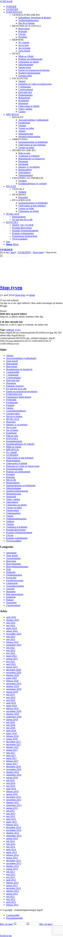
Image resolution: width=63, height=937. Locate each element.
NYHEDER (6, 249)
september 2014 (13, 835)
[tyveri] (14, 256)
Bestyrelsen (11, 366)
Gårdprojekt (12, 583)
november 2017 (13, 744)
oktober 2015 (12, 802)
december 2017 (13, 741)
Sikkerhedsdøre (13, 488)
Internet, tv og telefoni (16, 424)
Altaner (9, 355)
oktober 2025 (12, 620)
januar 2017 (12, 763)
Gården (9, 408)
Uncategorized (13, 605)
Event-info (11, 577)
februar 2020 (12, 680)
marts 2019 (11, 705)
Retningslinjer (13, 482)
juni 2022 (10, 650)
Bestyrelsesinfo (13, 564)
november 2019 (13, 683)
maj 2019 (10, 700)
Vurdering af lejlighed (16, 527)
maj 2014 (10, 846)
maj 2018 (10, 727)
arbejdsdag (11, 552)
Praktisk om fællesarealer (18, 471)
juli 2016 (10, 780)
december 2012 (13, 888)
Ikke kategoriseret (14, 594)
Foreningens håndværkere (18, 397)
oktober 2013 (12, 866)
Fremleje (10, 405)
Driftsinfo (10, 572)
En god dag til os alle (16, 388)
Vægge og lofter (14, 507)
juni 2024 (10, 622)
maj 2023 (10, 639)
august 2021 (12, 658)
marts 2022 (11, 656)
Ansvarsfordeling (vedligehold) (21, 358)
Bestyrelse (20, 295)
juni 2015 (10, 813)
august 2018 (12, 719)
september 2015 (13, 805)
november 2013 (13, 863)
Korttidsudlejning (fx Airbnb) (20, 444)
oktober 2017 (12, 747)
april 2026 (11, 617)
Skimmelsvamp (13, 493)
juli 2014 (10, 841)
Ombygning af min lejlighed (19, 458)
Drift (8, 569)
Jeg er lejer (11, 427)
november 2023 (13, 633)
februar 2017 (12, 761)
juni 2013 (10, 874)
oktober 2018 (12, 714)
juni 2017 (10, 752)
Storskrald (11, 496)
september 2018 (13, 716)
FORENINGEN (14, 394)
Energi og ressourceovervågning (21, 391)
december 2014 (13, 827)
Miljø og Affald (13, 446)
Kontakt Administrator (17, 538)
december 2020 (13, 669)
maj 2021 (10, 661)
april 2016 (11, 788)
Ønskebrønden (13, 460)
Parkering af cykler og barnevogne (22, 466)
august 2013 (12, 869)
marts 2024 (11, 628)
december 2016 (13, 766)
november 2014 (13, 830)
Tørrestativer (12, 502)
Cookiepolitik (12, 372)
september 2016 (13, 775)
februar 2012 (12, 905)
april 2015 (11, 819)
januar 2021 (12, 667)
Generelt (10, 588)
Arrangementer (13, 558)
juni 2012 (10, 899)
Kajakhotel (11, 433)
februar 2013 (12, 882)
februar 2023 (12, 642)
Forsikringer (12, 402)
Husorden (11, 422)
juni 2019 (10, 697)
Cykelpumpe (12, 375)
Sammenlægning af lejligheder (20, 485)
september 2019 (13, 689)
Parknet (9, 599)
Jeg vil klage (12, 430)
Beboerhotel (12, 363)
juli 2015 (10, 810)
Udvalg (9, 535)
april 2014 (11, 849)
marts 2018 (11, 733)
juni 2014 (10, 844)
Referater (10, 477)
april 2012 (11, 902)
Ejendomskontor (14, 575)
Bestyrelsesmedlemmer (17, 566)
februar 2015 (12, 824)
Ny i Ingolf (11, 452)
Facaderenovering (14, 580)
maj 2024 (10, 625)
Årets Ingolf (12, 361)
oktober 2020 (12, 675)
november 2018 (13, 711)
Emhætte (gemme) (15, 386)
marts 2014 (11, 852)
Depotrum (11, 383)
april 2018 (11, 730)
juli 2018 (10, 722)
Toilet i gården (13, 499)
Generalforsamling (15, 586)
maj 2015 (10, 816)
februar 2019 (12, 708)
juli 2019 (10, 694)
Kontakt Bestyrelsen (16, 529)
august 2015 (12, 808)
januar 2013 (12, 885)
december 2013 (13, 860)
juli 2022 (10, 647)
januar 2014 (12, 857)
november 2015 (13, 799)
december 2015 (13, 797)
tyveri (17, 330)
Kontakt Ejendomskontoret (19, 532)
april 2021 (11, 664)
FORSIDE (11, 399)
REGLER (11, 480)
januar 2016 (12, 794)
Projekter (10, 474)
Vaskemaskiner (13, 513)
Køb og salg (12, 435)
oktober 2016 (12, 772)
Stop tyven (11, 287)
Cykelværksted (13, 377)
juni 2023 (10, 636)
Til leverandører (13, 540)
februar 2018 (12, 736)
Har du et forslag (14, 416)
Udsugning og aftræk (16, 505)
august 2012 (12, 893)
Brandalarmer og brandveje (19, 369)
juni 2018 (10, 725)
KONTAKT (12, 438)
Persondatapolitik (14, 469)
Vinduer (10, 524)
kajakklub (11, 597)
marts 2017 (11, 758)
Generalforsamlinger (16, 410)
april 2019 (11, 703)
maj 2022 (10, 653)
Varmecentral (12, 510)
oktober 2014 (12, 833)
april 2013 (11, 880)
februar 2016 (12, 791)
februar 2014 (12, 855)
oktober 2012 (12, 891)
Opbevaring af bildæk (16, 463)
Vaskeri (9, 516)
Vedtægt (10, 521)
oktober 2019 (12, 686)
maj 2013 (10, 877)
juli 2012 (10, 896)
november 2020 (13, 672)
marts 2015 (11, 822)
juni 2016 (10, 783)
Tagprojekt (11, 602)
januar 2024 (12, 631)
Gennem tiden (13, 413)
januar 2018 (12, 739)
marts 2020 (11, 678)
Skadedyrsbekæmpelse (17, 491)
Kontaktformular (14, 441)
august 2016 (12, 777)
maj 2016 (10, 786)
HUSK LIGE (12, 419)
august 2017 (12, 750)
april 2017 (11, 755)
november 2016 (13, 769)
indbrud (10, 330)
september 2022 (13, 645)
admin (32, 295)
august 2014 (12, 838)
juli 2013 (10, 871)
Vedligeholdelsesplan (16, 518)
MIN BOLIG (12, 449)
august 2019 (12, 692)
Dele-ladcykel (13, 380)
